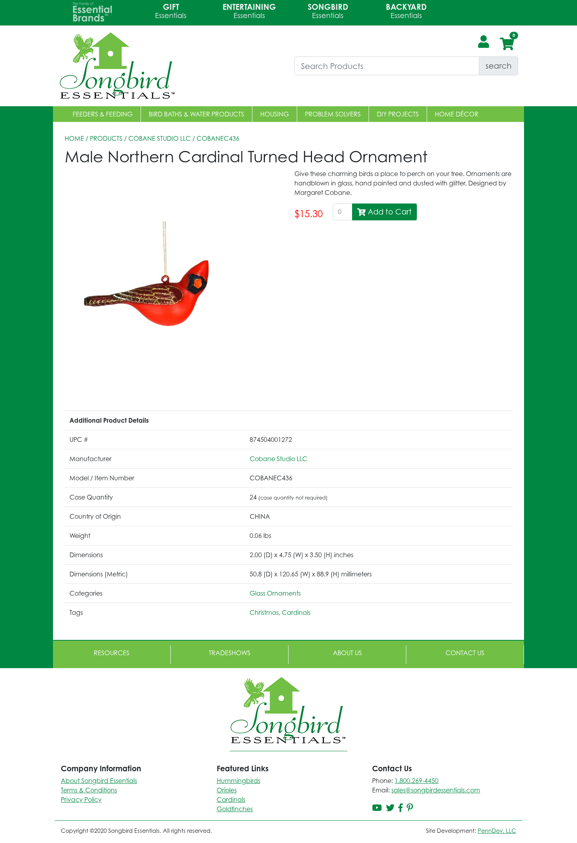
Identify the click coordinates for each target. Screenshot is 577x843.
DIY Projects (398, 114)
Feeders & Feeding (103, 114)
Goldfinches (235, 809)
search (498, 66)
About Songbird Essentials (99, 781)
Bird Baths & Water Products (196, 114)
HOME (74, 138)
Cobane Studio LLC (159, 138)
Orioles (227, 790)
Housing (274, 114)
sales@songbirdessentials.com (435, 790)
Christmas (264, 612)
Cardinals (296, 612)
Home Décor (456, 114)
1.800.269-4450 (416, 781)
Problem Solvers (333, 114)
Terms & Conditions (89, 790)
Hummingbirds (238, 781)
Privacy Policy (81, 799)
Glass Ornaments (275, 593)
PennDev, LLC (497, 830)
